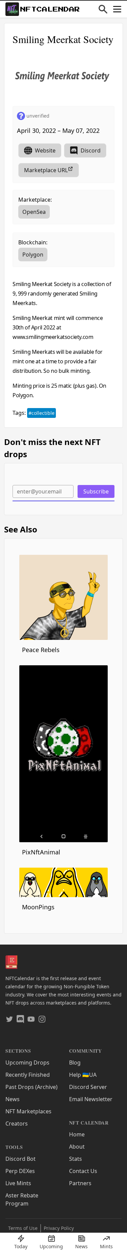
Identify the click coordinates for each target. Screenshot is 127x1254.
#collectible (41, 413)
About (77, 1146)
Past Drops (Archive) (31, 1087)
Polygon (32, 254)
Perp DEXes (20, 1171)
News (12, 1099)
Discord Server (88, 1087)
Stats (75, 1158)
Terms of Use (23, 1228)
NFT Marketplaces (28, 1111)
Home (77, 1134)
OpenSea (34, 212)
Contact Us (83, 1171)
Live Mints (18, 1183)
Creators (16, 1123)
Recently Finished (27, 1074)
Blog (75, 1062)
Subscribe (96, 491)
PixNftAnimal (41, 852)
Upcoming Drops (27, 1062)
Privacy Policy (59, 1228)
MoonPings (38, 907)
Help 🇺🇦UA (83, 1074)
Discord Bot (20, 1158)
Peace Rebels (41, 650)
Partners (80, 1183)
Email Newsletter (90, 1099)
